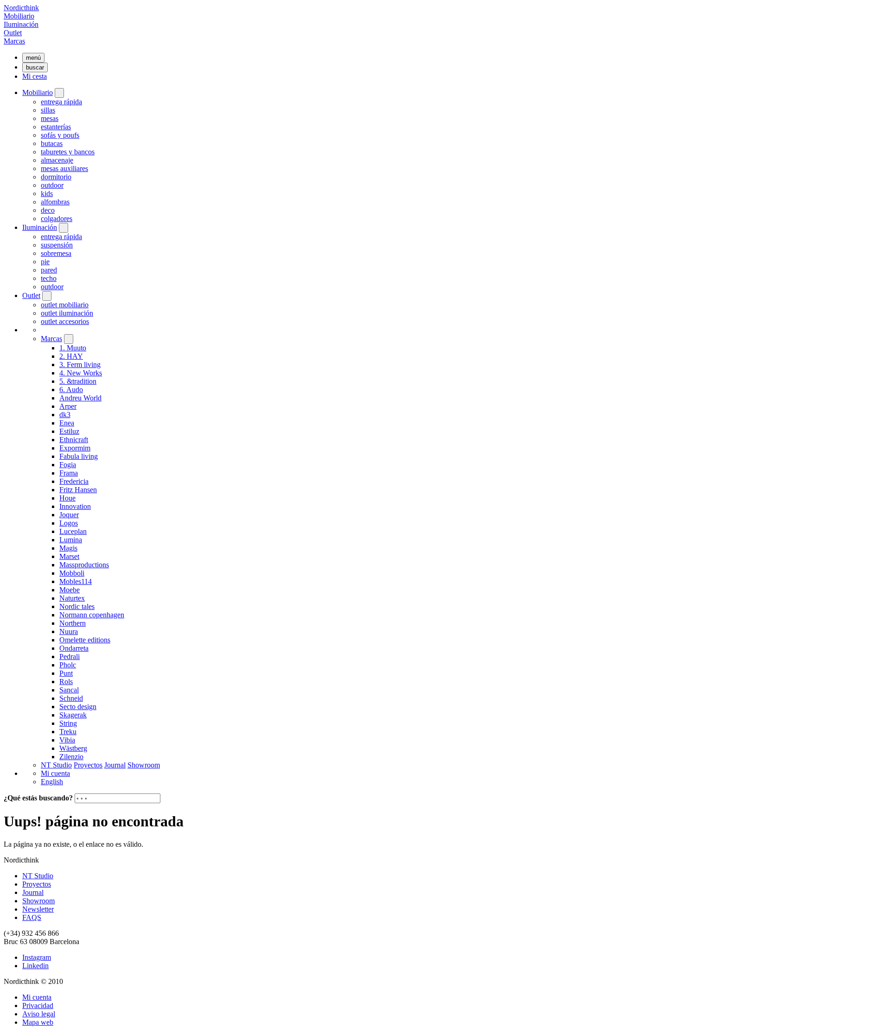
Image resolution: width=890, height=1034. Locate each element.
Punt (66, 673)
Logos (68, 523)
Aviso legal (38, 1014)
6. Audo (71, 389)
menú (33, 57)
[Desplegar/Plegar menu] (59, 93)
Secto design (77, 706)
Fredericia (74, 481)
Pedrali (69, 656)
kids (47, 193)
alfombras (55, 202)
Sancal (69, 690)
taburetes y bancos (68, 152)
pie (45, 262)
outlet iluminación (67, 313)
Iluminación (21, 24)
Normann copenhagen (91, 615)
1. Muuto (72, 348)
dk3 (64, 415)
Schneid (71, 698)
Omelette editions (84, 640)
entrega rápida (61, 102)
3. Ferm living (80, 364)
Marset (69, 556)
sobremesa (56, 253)
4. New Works (80, 373)
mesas (49, 118)
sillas (48, 110)
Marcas (14, 41)
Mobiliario (19, 16)
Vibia (67, 740)
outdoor (52, 185)
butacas (52, 143)
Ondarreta (74, 648)
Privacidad (37, 1005)
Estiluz (69, 431)
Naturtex (72, 598)
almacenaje (57, 160)
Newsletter (38, 909)
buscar (35, 67)
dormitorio (56, 177)
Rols (66, 681)
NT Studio (56, 765)
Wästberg (73, 748)
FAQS (31, 917)
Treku (67, 732)
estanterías (56, 127)
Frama (68, 473)
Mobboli (71, 573)
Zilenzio (71, 757)
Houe (67, 498)
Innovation (75, 506)
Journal (115, 765)
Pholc (67, 665)
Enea (66, 423)
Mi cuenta (55, 773)
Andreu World (80, 398)
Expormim (74, 448)
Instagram (36, 957)
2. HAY (71, 356)
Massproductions (84, 565)
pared (49, 270)
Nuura (68, 631)
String (68, 723)
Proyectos (88, 765)
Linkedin (35, 966)
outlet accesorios (65, 321)
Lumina (70, 540)
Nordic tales (77, 606)
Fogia (67, 465)
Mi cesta (34, 76)
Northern (72, 623)
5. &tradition (77, 381)
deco (48, 210)
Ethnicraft (73, 440)
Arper (67, 406)
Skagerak (73, 715)
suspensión (57, 245)
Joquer (69, 515)
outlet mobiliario (65, 305)
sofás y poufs (60, 135)
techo (49, 278)
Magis (68, 548)
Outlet (13, 33)
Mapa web (37, 1022)
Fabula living (78, 456)
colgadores (56, 218)
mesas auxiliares (64, 168)
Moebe (69, 590)
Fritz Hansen (78, 490)
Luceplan (73, 531)
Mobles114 (75, 581)
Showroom (143, 765)
